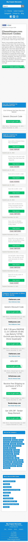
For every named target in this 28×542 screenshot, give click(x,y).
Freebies (16, 450)
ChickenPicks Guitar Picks (11, 504)
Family (6, 448)
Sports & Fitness (16, 464)
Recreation (7, 464)
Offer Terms (6, 126)
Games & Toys (8, 452)
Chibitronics (7, 487)
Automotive (7, 440)
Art (14, 438)
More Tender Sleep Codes (14, 405)
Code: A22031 (14, 196)
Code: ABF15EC (15, 214)
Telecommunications (9, 466)
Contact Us (16, 13)
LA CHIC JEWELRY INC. (10, 501)
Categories (7, 13)
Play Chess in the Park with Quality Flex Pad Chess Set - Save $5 (16, 158)
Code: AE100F (14, 167)
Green (16, 454)
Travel (19, 466)
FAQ (14, 541)
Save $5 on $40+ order (15, 189)
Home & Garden (8, 458)
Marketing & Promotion (10, 460)
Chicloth (6, 507)
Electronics (7, 446)
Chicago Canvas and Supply (11, 490)
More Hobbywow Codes (14, 324)
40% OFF (14, 361)
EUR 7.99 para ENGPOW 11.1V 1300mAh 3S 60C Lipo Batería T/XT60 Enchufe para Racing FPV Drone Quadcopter (14, 334)
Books (21, 440)
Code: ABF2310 (15, 267)
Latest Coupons (18, 11)
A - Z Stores (8, 11)
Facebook (10, 529)
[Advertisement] (14, 86)
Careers (6, 444)
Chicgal (6, 495)
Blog (22, 13)
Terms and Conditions (13, 537)
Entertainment (16, 446)
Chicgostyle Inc (8, 498)
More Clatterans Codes (14, 301)
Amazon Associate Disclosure (13, 539)
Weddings (6, 468)
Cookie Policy (14, 533)
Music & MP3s (7, 462)
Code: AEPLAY (14, 149)
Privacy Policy (14, 535)
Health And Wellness (9, 456)
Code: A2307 (14, 283)
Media (20, 460)
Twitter (15, 529)
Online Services (18, 462)
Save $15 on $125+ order (16, 174)
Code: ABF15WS (15, 231)
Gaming (16, 452)
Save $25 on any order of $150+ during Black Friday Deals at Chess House (16, 240)
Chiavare (6, 484)
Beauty (15, 440)
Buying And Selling (16, 442)
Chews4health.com (9, 481)
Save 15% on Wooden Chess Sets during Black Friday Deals (15, 222)
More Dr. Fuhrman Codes (14, 378)
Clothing (13, 444)
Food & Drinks (8, 450)
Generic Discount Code (12, 116)
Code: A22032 (14, 181)
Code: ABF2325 (15, 248)
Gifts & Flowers (8, 454)
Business (6, 442)
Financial (12, 448)
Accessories (7, 438)
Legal (16, 458)
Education (20, 444)
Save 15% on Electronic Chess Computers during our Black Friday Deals (15, 205)
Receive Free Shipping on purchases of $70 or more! (14, 386)
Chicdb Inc (7, 492)
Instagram (21, 529)
